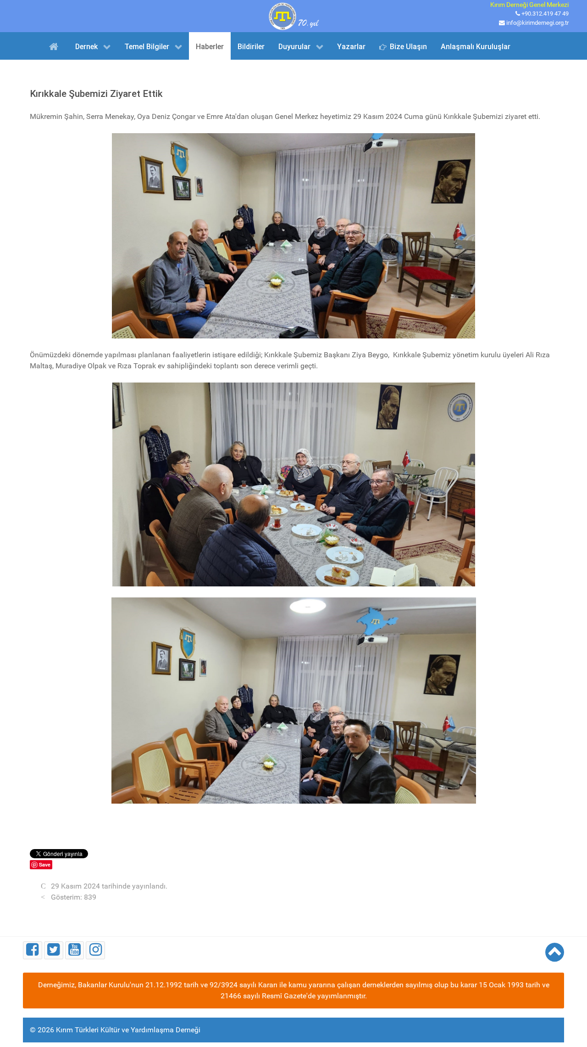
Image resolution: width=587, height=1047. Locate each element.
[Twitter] (53, 950)
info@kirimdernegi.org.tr (537, 22)
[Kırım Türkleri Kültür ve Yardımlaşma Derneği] (293, 15)
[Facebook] (32, 950)
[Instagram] (95, 950)
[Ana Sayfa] (55, 46)
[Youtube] (74, 950)
